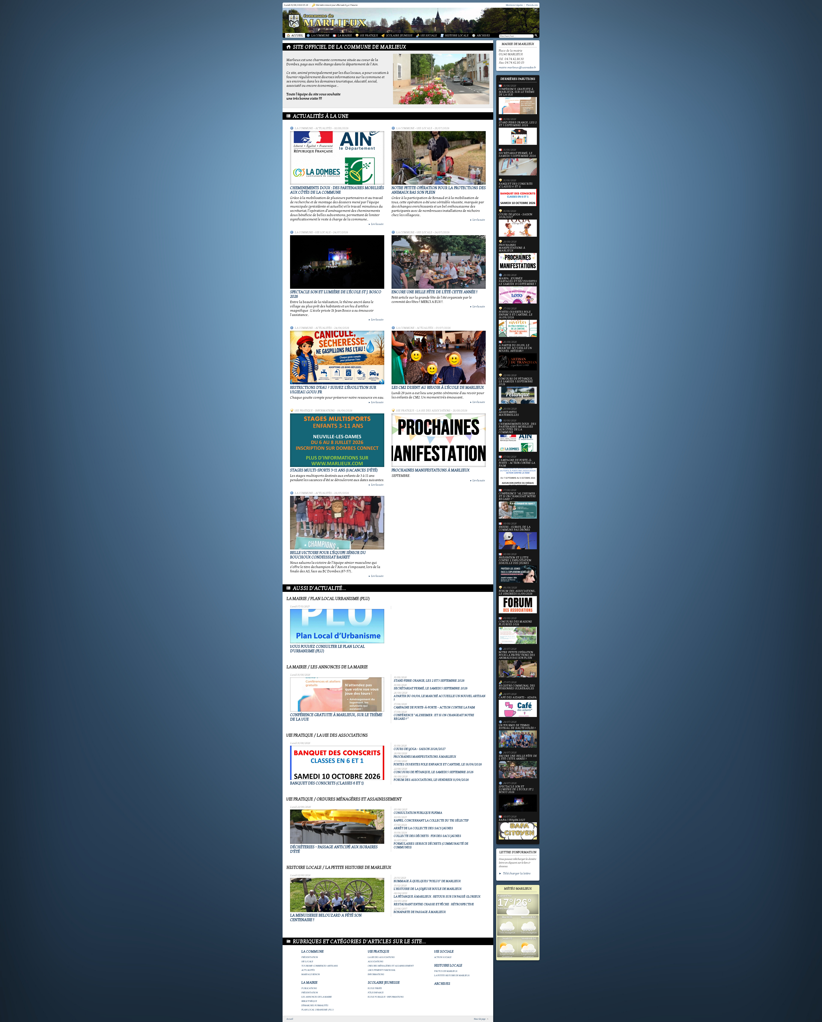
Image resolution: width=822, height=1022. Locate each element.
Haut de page (479, 1019)
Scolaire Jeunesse (399, 35)
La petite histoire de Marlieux (451, 975)
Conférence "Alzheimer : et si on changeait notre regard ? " (517, 496)
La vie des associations (433, 410)
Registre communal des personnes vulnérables (517, 687)
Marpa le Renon (310, 974)
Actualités (323, 128)
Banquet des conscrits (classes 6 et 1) (327, 783)
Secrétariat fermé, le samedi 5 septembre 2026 (431, 688)
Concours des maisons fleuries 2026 (515, 623)
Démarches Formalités (314, 1005)
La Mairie (345, 35)
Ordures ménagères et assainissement (391, 965)
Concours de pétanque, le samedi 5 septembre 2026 (434, 772)
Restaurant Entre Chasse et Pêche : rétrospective (434, 904)
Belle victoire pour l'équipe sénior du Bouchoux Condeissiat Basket (328, 555)
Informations (325, 410)
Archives (483, 35)
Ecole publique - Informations (386, 996)
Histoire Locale (457, 35)
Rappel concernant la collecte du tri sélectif (431, 820)
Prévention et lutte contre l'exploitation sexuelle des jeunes (515, 560)
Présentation (309, 957)
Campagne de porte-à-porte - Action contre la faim (434, 707)
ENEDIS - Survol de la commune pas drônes (514, 528)
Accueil (297, 35)
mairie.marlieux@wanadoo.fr (517, 67)
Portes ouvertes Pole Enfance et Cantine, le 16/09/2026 (438, 764)
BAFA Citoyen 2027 (512, 820)
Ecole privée (375, 988)
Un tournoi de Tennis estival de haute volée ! (517, 727)
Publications (309, 988)
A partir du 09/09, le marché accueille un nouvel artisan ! (515, 348)
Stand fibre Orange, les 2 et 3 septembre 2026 (429, 680)
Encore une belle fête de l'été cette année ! (434, 292)
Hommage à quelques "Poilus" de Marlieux (427, 881)
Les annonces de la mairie (316, 996)
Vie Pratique (369, 35)
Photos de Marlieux (445, 971)
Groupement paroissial (382, 970)
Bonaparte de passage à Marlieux (420, 912)
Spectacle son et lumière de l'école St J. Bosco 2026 (516, 789)
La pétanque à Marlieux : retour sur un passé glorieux (437, 896)
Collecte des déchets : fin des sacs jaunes (427, 836)
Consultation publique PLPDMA (418, 813)
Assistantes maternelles (509, 413)
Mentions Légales (514, 5)
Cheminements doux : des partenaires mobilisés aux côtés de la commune (337, 190)
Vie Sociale (429, 35)
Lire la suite (375, 224)
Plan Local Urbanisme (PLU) (317, 1009)
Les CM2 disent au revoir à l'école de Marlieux (438, 387)
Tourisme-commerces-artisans (319, 965)
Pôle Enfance (376, 992)
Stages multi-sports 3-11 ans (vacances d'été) (334, 470)
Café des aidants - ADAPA (517, 697)
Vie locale (424, 128)
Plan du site (532, 5)
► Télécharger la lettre (515, 873)
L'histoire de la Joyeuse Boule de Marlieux (428, 889)
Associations (375, 961)
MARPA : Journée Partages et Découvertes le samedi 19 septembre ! (518, 281)
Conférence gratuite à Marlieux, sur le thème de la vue (517, 92)
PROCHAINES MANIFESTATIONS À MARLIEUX (430, 470)
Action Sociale (442, 957)
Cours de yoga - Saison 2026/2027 (419, 749)
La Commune (320, 35)
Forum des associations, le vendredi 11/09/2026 (431, 780)
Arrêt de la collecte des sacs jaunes (423, 828)
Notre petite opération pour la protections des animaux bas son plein (517, 655)
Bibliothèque (309, 1001)
